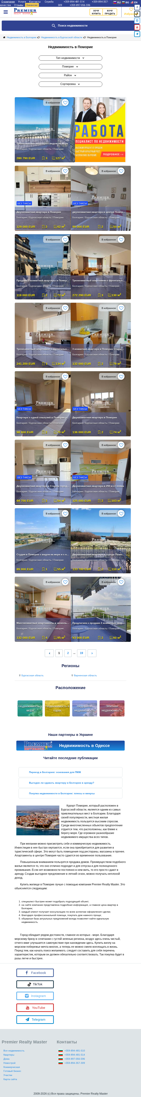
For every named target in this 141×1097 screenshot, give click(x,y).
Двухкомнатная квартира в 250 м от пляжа (98, 486)
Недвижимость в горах (57, 708)
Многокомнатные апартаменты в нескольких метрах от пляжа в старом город (43, 623)
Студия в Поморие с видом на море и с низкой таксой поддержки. (43, 554)
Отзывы (18, 5)
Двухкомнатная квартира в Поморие (39, 212)
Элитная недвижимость (112, 708)
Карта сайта (10, 1079)
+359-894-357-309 (74, 1063)
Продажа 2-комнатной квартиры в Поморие (43, 280)
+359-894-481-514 (74, 1054)
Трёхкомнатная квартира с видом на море (42, 143)
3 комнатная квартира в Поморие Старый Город (98, 349)
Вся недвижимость (13, 1050)
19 (81, 653)
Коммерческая (11, 1067)
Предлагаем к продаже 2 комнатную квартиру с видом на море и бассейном (98, 623)
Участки (7, 1075)
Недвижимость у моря (30, 708)
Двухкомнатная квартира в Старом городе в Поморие (43, 486)
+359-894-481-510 (74, 1050)
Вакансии (31, 5)
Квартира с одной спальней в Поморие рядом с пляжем (43, 417)
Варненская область (85, 675)
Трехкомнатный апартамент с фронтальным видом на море (98, 280)
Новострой (9, 1063)
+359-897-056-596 (80, 5)
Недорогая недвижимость (84, 708)
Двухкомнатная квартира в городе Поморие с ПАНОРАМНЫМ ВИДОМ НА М (98, 554)
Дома (6, 1058)
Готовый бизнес (12, 1071)
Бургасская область (32, 675)
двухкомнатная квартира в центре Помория (98, 212)
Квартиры (8, 1054)
